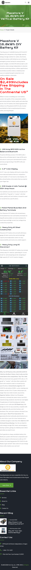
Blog (3, 504)
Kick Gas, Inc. (12, 565)
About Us (4, 501)
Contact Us (5, 508)
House (2, 30)
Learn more (5, 485)
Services (4, 497)
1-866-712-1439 (7, 550)
